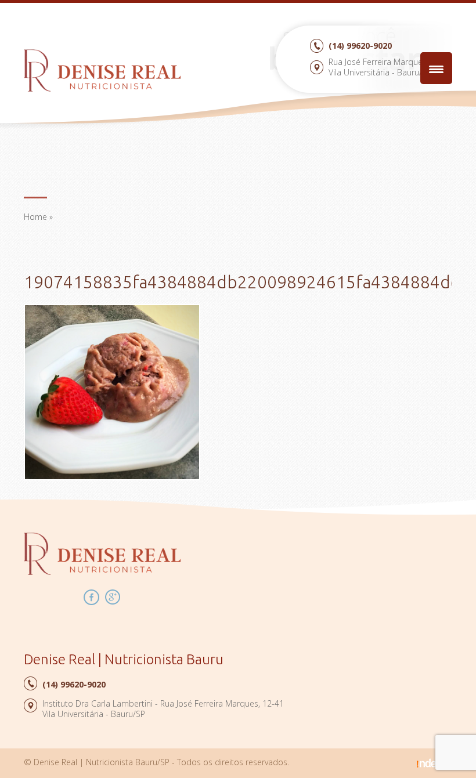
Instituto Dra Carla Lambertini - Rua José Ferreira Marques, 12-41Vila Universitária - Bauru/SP (163, 708)
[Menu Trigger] (436, 68)
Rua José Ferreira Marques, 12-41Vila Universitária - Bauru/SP (390, 67)
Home (35, 216)
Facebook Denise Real (91, 597)
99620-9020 (360, 45)
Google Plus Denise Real (113, 597)
